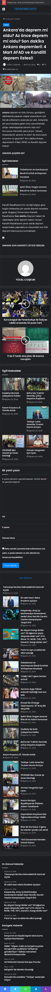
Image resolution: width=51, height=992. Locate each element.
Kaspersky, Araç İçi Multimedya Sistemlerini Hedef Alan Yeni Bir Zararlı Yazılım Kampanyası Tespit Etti (34, 616)
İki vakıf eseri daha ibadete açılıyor (30, 599)
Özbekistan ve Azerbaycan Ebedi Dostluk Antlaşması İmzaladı (34, 173)
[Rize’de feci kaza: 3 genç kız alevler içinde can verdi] (11, 830)
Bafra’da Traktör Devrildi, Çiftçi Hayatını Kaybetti (36, 396)
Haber (17, 19)
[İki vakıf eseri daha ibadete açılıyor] (11, 601)
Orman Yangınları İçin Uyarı (36, 451)
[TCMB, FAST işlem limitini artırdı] (11, 680)
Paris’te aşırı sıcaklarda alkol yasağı (33, 651)
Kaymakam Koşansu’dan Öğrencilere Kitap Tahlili (33, 816)
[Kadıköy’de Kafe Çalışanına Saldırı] (13, 384)
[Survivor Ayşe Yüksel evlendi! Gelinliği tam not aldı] (11, 693)
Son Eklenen (25, 577)
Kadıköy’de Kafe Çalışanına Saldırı (11, 394)
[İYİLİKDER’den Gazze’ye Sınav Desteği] (13, 441)
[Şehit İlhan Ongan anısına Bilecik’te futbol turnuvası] (10, 190)
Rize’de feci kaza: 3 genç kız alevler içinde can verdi (34, 828)
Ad (4, 516)
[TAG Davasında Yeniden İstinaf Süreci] (11, 843)
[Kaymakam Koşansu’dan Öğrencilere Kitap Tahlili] (11, 818)
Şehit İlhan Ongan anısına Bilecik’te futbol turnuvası (34, 718)
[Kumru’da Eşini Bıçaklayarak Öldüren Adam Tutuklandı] (11, 804)
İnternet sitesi (8, 538)
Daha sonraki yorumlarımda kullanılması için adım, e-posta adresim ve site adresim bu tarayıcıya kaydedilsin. (23, 552)
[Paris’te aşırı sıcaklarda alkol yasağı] (11, 653)
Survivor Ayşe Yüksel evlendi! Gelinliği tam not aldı (33, 692)
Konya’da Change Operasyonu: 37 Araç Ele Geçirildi (33, 705)
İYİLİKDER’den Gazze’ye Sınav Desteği (10, 453)
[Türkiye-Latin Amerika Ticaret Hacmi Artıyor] (38, 412)
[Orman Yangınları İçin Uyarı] (38, 441)
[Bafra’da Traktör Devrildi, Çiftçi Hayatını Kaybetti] (38, 384)
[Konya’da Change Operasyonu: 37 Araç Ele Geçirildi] (11, 706)
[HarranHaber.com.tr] (25, 8)
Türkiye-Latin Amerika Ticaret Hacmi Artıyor (35, 424)
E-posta (6, 527)
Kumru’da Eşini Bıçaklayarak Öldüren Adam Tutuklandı (32, 803)
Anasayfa (9, 19)
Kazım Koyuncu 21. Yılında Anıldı (11, 409)
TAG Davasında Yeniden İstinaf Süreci (33, 841)
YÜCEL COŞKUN (13, 65)
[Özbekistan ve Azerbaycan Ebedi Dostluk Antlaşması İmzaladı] (10, 173)
